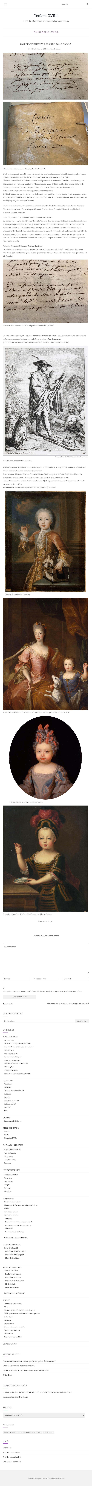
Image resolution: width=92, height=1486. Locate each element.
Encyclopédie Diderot (12, 1121)
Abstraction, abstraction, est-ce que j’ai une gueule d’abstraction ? (29, 1361)
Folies (6, 1208)
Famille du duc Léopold (46, 32)
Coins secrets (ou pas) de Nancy (18, 1225)
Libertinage (8, 1181)
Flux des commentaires (12, 1457)
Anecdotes (8, 1084)
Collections (8, 1317)
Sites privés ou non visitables (15, 1237)
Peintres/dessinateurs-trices (16, 1063)
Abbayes (8, 1218)
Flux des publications (11, 1452)
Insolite (7, 1107)
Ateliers (7, 1307)
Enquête (7, 1097)
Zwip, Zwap (7, 1375)
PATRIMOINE (8, 1198)
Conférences (9, 1323)
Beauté (7, 1131)
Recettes (7, 1163)
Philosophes (9, 1067)
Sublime (7, 1188)
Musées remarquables (13, 1337)
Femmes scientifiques (12, 1057)
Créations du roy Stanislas (14, 1293)
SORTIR (6, 1300)
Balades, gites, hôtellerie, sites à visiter (19, 1310)
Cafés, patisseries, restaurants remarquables (22, 1313)
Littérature (8, 1333)
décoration (8, 1156)
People (7, 1185)
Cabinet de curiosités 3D (14, 1090)
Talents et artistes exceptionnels (17, 1073)
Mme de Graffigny (12, 1258)
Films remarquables (12, 1330)
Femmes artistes (10, 1053)
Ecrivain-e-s (9, 1050)
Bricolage (8, 1087)
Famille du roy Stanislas (14, 1281)
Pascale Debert (55, 49)
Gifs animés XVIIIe (11, 1101)
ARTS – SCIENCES (10, 1037)
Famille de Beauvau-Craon (15, 1251)
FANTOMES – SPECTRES (13, 1145)
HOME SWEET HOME (11, 1150)
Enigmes (7, 1094)
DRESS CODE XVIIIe (11, 1128)
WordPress (60, 1478)
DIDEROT (7, 1118)
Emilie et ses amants (13, 1274)
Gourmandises (10, 1160)
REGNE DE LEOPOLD (11, 1245)
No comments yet (45, 921)
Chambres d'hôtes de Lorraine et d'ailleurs (21, 1205)
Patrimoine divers (11, 1212)
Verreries (9, 1228)
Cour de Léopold (11, 1248)
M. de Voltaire (10, 1284)
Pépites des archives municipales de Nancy (67, 1004)
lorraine (14, 1432)
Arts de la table (10, 1153)
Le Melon (8, 1004)
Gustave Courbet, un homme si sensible (18, 1366)
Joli (5, 1111)
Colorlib (44, 1478)
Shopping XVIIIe (10, 1138)
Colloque (7, 1320)
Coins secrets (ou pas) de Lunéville (19, 1222)
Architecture (9, 1040)
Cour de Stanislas (11, 1271)
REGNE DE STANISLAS (12, 1267)
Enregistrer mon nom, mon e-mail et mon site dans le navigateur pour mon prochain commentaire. (42, 991)
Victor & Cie (48, 1432)
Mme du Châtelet (12, 1287)
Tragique (7, 1191)
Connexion (7, 1448)
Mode (6, 1135)
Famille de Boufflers (13, 1277)
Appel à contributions (12, 1303)
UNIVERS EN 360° (10, 1344)
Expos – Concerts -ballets (14, 1327)
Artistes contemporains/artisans (17, 1043)
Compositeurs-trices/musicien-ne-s (19, 1047)
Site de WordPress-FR (12, 1462)
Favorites (8, 1178)
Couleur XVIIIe (46, 16)
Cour (6, 1432)
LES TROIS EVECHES (11, 1170)
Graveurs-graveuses (12, 1060)
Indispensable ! (10, 1104)
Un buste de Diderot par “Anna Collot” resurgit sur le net (26, 1370)
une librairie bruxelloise (30, 1432)
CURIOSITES (8, 1080)
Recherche (82, 1021)
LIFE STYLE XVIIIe (10, 1175)
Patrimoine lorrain (11, 1215)
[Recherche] (87, 4)
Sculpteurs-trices (11, 1070)
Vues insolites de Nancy (14, 1232)
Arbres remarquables (12, 1202)
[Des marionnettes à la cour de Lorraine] (45, 76)
